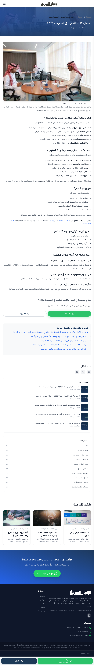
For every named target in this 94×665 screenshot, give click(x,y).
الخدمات (42, 603)
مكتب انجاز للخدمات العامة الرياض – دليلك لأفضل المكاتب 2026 (48, 535)
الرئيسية (88, 17)
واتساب (51, 220)
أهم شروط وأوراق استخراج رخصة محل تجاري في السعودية (18, 535)
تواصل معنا (41, 611)
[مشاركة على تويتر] (89, 372)
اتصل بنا (23, 313)
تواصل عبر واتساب (45, 573)
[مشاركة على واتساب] (83, 372)
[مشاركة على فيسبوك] (77, 372)
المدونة (80, 17)
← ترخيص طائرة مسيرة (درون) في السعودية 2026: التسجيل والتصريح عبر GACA (60, 344)
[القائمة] (4, 3)
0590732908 (64, 220)
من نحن (42, 600)
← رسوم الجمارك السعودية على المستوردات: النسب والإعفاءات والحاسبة (63, 340)
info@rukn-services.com (79, 635)
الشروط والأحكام (86, 653)
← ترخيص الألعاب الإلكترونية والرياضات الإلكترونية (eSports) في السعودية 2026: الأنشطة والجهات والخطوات (50, 332)
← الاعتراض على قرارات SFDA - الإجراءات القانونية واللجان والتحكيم (64, 349)
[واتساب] (89, 615)
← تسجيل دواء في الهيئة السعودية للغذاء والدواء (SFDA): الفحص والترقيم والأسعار (59, 336)
